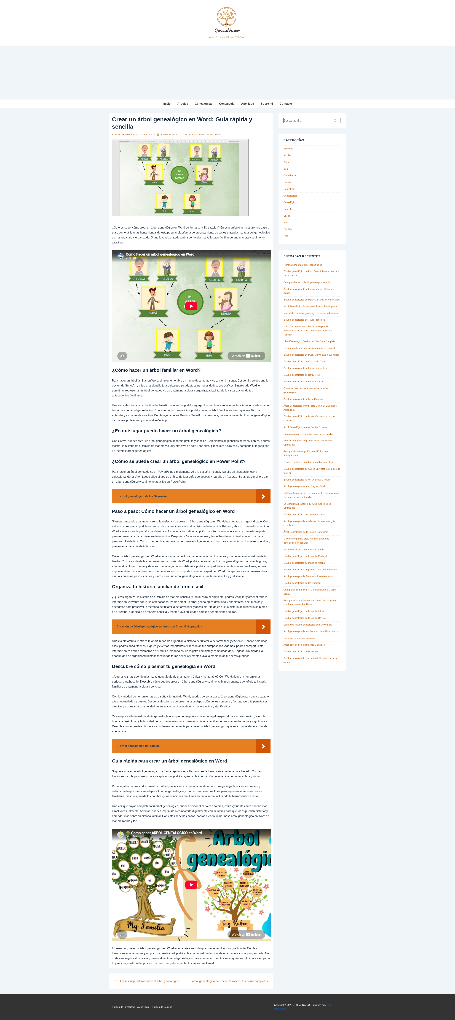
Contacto (286, 103)
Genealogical (203, 103)
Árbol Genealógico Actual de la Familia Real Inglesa (310, 306)
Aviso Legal (143, 1007)
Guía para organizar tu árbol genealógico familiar (308, 434)
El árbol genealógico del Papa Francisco (304, 319)
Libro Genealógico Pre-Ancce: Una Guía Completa (309, 341)
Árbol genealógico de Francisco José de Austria (308, 576)
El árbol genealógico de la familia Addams (304, 611)
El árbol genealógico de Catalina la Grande (305, 361)
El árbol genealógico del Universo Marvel (304, 514)
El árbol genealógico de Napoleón (300, 651)
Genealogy (289, 209)
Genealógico (289, 202)
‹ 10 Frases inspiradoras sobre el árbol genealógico (147, 981)
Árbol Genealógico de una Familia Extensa (305, 427)
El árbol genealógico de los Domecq (301, 583)
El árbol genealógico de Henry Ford (301, 375)
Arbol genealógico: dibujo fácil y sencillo (304, 644)
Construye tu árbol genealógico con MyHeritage (307, 624)
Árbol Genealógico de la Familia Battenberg (305, 532)
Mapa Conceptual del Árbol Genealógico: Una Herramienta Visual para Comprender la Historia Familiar (307, 330)
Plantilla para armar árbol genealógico (302, 265)
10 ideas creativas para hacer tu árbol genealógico (309, 462)
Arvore (286, 162)
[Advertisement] (227, 73)
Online (286, 215)
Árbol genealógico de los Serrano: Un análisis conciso (311, 631)
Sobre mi (267, 103)
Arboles (182, 103)
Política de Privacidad (123, 1007)
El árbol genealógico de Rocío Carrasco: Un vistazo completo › (228, 981)
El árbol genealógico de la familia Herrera (304, 618)
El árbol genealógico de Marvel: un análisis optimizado (311, 299)
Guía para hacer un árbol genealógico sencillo (306, 282)
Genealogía (226, 103)
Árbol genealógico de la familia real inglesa (305, 368)
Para (285, 222)
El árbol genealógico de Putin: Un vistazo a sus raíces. (311, 354)
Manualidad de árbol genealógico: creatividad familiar (310, 313)
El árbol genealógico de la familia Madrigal (305, 556)
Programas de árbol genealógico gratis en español (309, 348)
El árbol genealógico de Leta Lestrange (303, 381)
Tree (285, 236)
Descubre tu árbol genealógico (299, 638)
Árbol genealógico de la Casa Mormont (303, 399)
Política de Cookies (162, 1007)
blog (285, 169)
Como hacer (289, 175)
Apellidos (247, 103)
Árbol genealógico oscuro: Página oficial (304, 486)
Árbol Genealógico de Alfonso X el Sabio (304, 549)
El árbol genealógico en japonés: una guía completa (310, 569)
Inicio (167, 103)
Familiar (287, 182)
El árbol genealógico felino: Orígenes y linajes (307, 479)
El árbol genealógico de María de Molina (304, 563)
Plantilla (287, 229)
